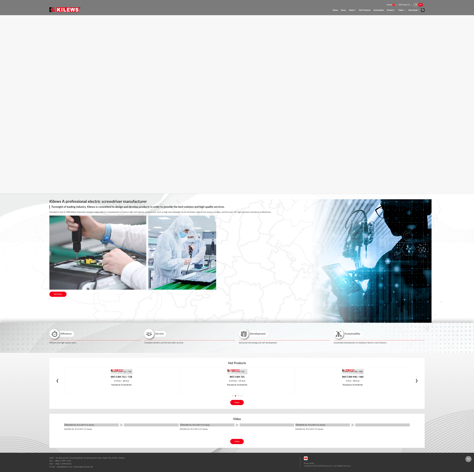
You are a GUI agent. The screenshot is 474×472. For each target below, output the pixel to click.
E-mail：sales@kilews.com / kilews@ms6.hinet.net (71, 467)
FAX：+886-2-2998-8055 (60, 464)
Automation (379, 10)
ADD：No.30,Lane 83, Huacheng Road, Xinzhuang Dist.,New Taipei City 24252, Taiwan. (87, 458)
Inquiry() (391, 5)
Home (335, 10)
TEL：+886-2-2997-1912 (60, 461)
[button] (232, 396)
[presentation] (57, 381)
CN (416, 5)
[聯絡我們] (468, 459)
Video (401, 10)
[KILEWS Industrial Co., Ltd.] (64, 9)
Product (390, 10)
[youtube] (306, 458)
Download (413, 10)
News (343, 10)
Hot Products (365, 10)
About (351, 10)
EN (420, 5)
